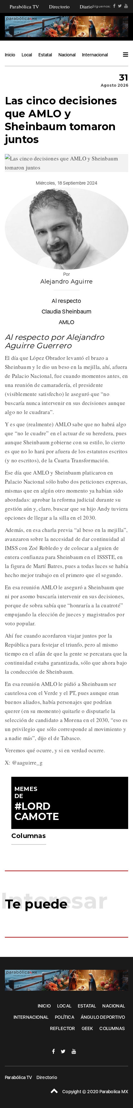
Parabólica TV (24, 6)
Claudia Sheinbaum (66, 311)
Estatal (45, 54)
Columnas (112, 1028)
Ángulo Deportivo (103, 1017)
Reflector (62, 1028)
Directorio (59, 6)
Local (27, 54)
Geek (87, 1028)
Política (64, 1017)
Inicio (10, 54)
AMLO (66, 322)
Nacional (67, 54)
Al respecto (66, 300)
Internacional (95, 54)
